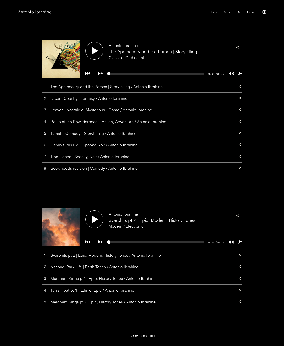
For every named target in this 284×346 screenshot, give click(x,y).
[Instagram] (264, 12)
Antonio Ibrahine (35, 11)
